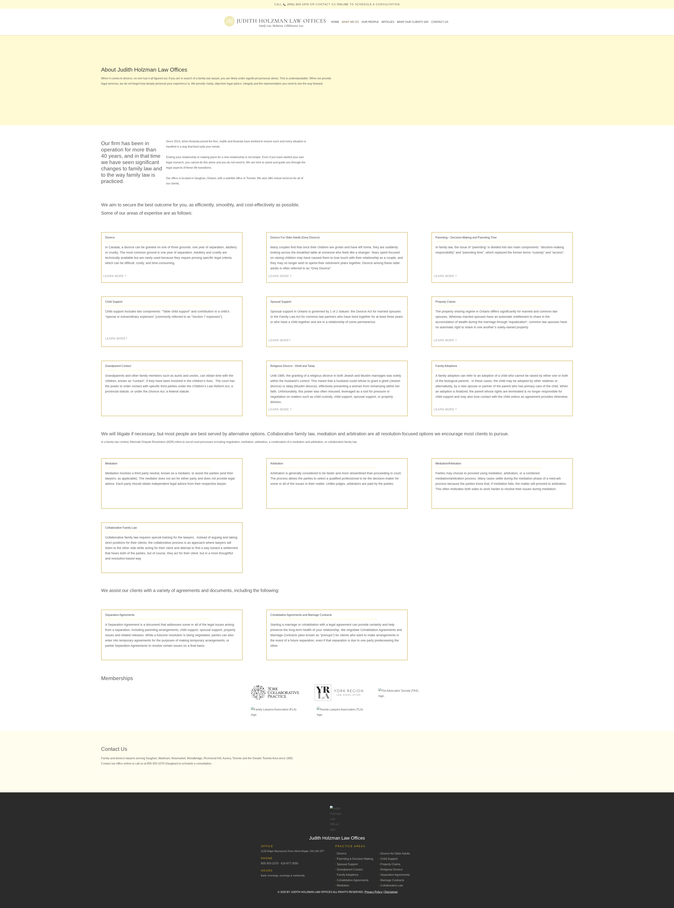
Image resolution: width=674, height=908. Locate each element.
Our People (370, 21)
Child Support (113, 301)
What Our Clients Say (413, 21)
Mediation (343, 885)
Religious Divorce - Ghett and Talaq (292, 365)
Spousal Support (280, 301)
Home (335, 21)
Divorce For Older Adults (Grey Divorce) (295, 237)
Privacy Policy (373, 891)
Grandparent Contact (350, 869)
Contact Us (439, 21)
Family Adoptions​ (446, 365)
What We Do (350, 21)
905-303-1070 (269, 863)
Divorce (110, 237)
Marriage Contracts (392, 880)
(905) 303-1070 (298, 4)
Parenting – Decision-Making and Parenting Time (466, 237)
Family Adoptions (347, 874)
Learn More (113, 276)
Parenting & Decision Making (355, 858)
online (343, 4)
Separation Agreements (395, 874)
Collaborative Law (391, 885)
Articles (387, 21)
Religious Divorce (391, 869)
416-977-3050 (289, 863)
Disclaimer (391, 891)
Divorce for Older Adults (395, 853)
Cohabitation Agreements (352, 880)
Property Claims (445, 301)
